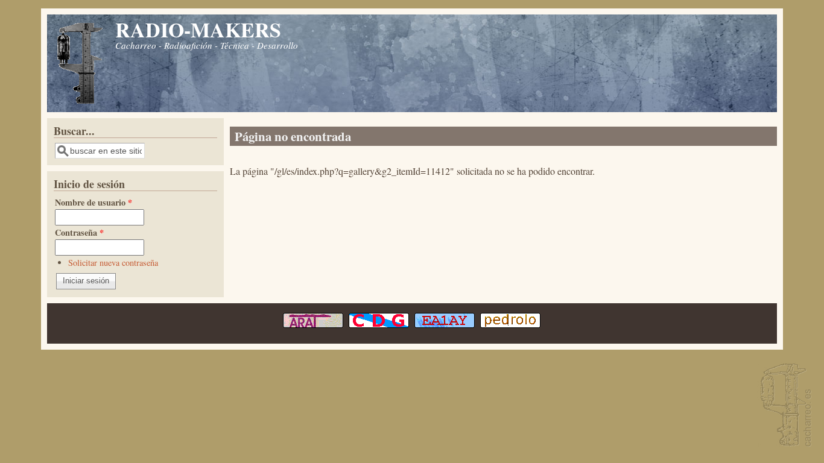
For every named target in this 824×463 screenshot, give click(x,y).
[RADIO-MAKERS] (784, 406)
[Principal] (80, 102)
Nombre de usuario (93, 202)
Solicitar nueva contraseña (113, 262)
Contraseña (79, 232)
